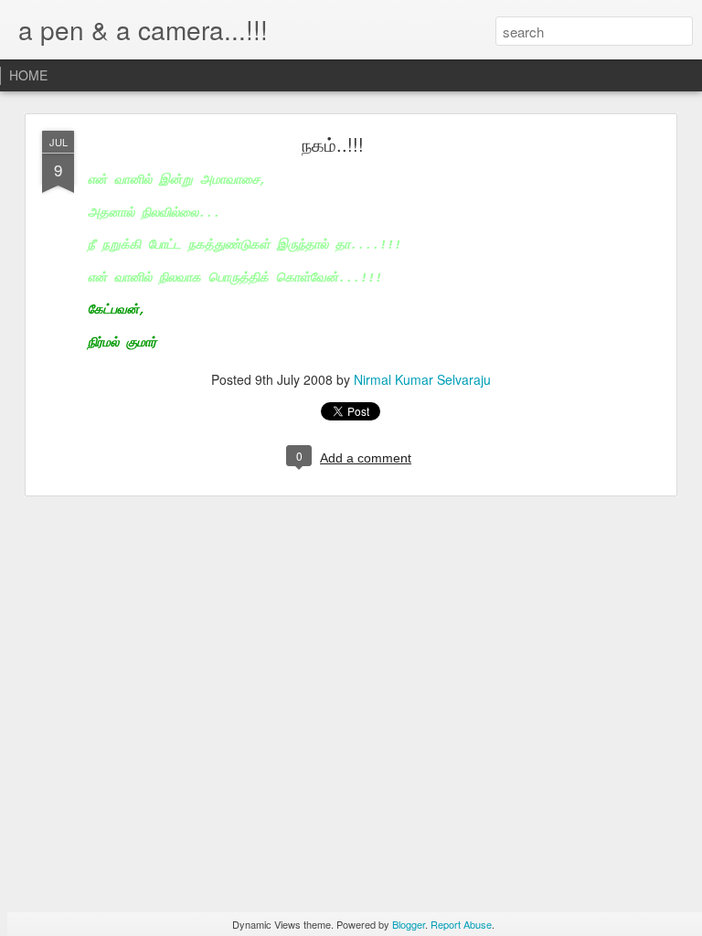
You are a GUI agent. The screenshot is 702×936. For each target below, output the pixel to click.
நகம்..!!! (333, 144)
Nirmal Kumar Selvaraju (422, 379)
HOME (28, 75)
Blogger (408, 924)
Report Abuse (461, 924)
